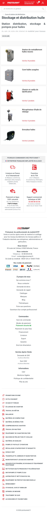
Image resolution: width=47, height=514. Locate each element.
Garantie (23, 342)
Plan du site (23, 382)
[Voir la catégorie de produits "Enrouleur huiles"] (9, 135)
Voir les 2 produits (28, 141)
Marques (23, 297)
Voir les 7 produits (28, 101)
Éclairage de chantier (14, 407)
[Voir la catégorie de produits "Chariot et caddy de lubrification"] (9, 95)
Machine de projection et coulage (19, 437)
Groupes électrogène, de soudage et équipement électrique (24, 464)
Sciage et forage (12, 403)
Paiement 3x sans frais (23, 329)
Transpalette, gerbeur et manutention (21, 456)
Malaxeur (9, 414)
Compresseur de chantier (15, 425)
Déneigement (10, 484)
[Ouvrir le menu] (4, 3)
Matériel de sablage (13, 441)
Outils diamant (12, 399)
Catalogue (23, 293)
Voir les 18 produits (28, 61)
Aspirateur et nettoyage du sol (18, 476)
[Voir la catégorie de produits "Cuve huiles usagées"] (9, 75)
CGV (23, 372)
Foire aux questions (23, 306)
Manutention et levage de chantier (19, 459)
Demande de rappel (23, 290)
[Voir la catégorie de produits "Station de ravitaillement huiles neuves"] (9, 55)
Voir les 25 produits (28, 81)
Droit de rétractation (23, 345)
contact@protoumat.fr (25, 256)
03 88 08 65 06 (34, 202)
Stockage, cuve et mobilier (16, 487)
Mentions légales (23, 375)
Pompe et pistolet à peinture (17, 444)
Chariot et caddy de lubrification (30, 91)
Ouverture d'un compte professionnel (23, 310)
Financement (23, 332)
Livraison (23, 335)
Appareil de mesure (13, 491)
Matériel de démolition (14, 422)
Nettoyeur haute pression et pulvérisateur (23, 469)
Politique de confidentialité (23, 378)
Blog (23, 300)
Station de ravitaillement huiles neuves (32, 51)
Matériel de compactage (15, 418)
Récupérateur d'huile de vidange (31, 111)
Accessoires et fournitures (16, 499)
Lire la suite (5, 36)
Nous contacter (23, 283)
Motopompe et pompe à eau (16, 472)
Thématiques (23, 303)
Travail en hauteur (13, 429)
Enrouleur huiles (28, 129)
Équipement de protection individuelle (20, 480)
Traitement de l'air (13, 495)
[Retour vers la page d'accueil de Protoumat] (13, 3)
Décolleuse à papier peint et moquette (20, 448)
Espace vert (10, 452)
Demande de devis (23, 287)
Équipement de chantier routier (18, 433)
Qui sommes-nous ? (23, 280)
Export (23, 339)
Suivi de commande (23, 320)
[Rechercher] (43, 8)
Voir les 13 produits (28, 121)
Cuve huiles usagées (30, 70)
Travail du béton (12, 410)
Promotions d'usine (13, 395)
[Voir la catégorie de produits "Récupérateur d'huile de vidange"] (9, 115)
